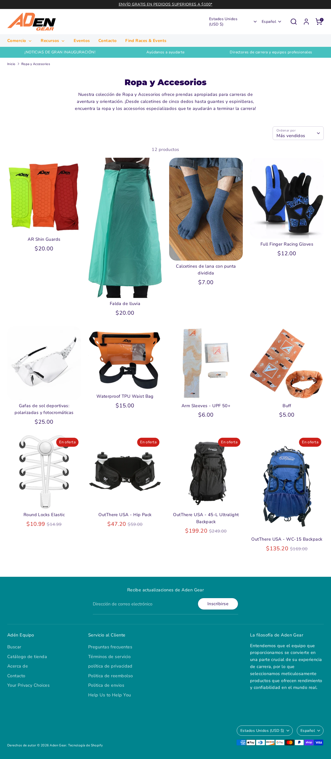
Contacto (107, 40)
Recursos (50, 40)
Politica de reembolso (110, 676)
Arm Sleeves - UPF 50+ (205, 406)
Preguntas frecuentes (110, 647)
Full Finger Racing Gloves (286, 244)
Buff (287, 406)
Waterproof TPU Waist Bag (125, 396)
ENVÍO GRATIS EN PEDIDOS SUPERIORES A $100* (166, 4)
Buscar (14, 647)
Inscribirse (218, 604)
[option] (60, 52)
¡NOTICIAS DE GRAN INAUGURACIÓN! (59, 52)
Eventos (82, 40)
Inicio (11, 64)
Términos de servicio (109, 657)
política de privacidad (110, 666)
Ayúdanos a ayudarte (165, 52)
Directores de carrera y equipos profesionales (271, 52)
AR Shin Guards (44, 239)
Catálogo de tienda (27, 657)
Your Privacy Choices (28, 685)
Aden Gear (58, 745)
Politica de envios (106, 685)
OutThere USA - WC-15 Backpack (286, 539)
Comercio (17, 40)
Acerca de (17, 666)
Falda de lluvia (125, 303)
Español (269, 21)
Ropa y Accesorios (35, 64)
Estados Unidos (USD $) (223, 21)
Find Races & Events (145, 40)
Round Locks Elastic (44, 515)
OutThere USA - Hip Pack (124, 515)
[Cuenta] (306, 21)
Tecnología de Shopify (85, 745)
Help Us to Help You (109, 695)
